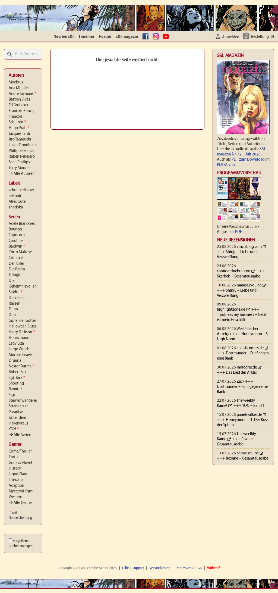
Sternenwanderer (23, 400)
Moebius (16, 82)
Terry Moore (19, 168)
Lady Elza (16, 343)
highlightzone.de (231, 309)
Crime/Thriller (20, 451)
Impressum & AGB (189, 568)
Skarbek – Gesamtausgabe (238, 276)
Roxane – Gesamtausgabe (247, 458)
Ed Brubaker (19, 105)
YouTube (166, 37)
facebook (146, 37)
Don (12, 315)
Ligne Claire (18, 474)
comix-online (248, 453)
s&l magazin (127, 37)
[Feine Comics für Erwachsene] (20, 14)
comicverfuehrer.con (233, 271)
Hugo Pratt (19, 128)
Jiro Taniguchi (20, 139)
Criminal (16, 258)
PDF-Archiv (226, 165)
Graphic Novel (20, 463)
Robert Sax (17, 372)
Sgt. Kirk (17, 378)
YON (14, 429)
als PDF (235, 232)
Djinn (13, 309)
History (15, 468)
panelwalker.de (249, 415)
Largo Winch (19, 349)
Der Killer (16, 263)
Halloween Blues (22, 326)
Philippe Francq (21, 151)
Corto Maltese (20, 252)
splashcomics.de (250, 348)
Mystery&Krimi (21, 491)
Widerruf (213, 568)
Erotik (13, 457)
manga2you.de (249, 285)
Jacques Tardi (19, 134)
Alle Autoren (21, 173)
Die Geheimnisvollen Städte (23, 286)
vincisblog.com (249, 247)
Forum (105, 37)
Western (15, 497)
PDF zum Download (248, 159)
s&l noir (15, 196)
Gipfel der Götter (22, 321)
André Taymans (22, 94)
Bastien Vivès (19, 99)
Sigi (12, 395)
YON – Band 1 (253, 406)
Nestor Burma (21, 366)
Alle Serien (20, 435)
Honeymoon (19, 338)
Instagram (156, 37)
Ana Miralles (19, 88)
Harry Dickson (22, 332)
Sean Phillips (19, 162)
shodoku (16, 207)
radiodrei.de (247, 367)
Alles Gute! (18, 201)
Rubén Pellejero (22, 156)
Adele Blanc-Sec (22, 223)
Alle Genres (20, 503)
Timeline (86, 37)
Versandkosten (159, 568)
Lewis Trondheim (23, 145)
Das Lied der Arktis (241, 372)
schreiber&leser (21, 190)
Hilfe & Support (133, 568)
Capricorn (17, 235)
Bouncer (15, 229)
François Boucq (21, 111)
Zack (240, 381)
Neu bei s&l (63, 37)
